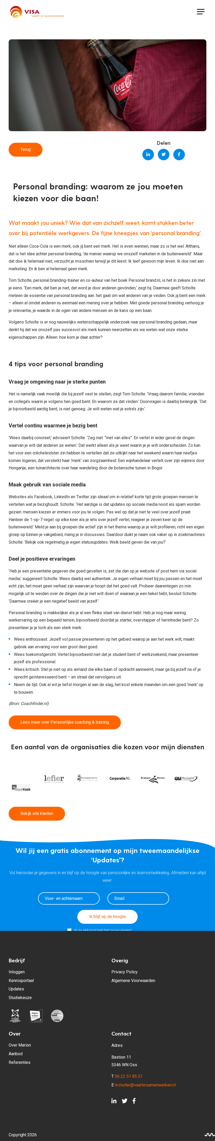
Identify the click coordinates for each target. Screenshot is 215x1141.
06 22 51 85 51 (129, 1076)
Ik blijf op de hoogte (107, 916)
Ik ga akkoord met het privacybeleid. (103, 930)
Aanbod (16, 1053)
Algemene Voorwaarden (133, 980)
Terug (25, 149)
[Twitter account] (124, 1102)
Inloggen (17, 971)
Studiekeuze (20, 997)
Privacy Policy (124, 971)
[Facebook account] (134, 1102)
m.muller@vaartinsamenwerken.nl (145, 1084)
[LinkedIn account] (113, 1102)
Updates (16, 988)
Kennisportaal (21, 980)
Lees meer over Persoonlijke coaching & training (64, 722)
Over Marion (20, 1045)
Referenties (19, 1062)
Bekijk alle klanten (36, 813)
